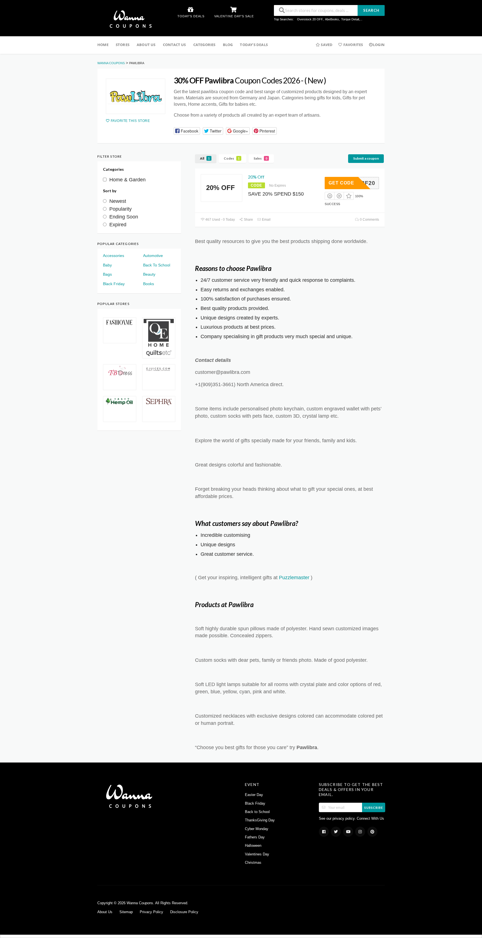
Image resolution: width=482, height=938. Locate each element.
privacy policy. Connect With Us (358, 819)
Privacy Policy (151, 912)
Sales (260, 158)
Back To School (156, 265)
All (205, 158)
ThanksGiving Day (260, 820)
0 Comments (369, 220)
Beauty (149, 274)
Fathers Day (255, 837)
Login (379, 44)
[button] (187, 131)
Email (266, 220)
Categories (204, 44)
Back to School (257, 812)
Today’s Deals (254, 44)
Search (371, 10)
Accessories (113, 255)
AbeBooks (332, 19)
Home (103, 44)
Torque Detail (350, 19)
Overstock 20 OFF (310, 19)
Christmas (253, 863)
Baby (107, 265)
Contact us (174, 44)
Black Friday (114, 284)
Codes (232, 158)
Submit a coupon (366, 158)
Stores (122, 44)
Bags (107, 274)
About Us (146, 44)
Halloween (253, 846)
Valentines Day (257, 854)
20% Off (256, 176)
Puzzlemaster (294, 577)
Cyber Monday (256, 829)
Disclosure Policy (184, 912)
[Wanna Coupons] (129, 18)
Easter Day (254, 795)
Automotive (153, 255)
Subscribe (373, 807)
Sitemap (126, 912)
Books (148, 284)
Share (248, 220)
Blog (228, 44)
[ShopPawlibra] (135, 96)
